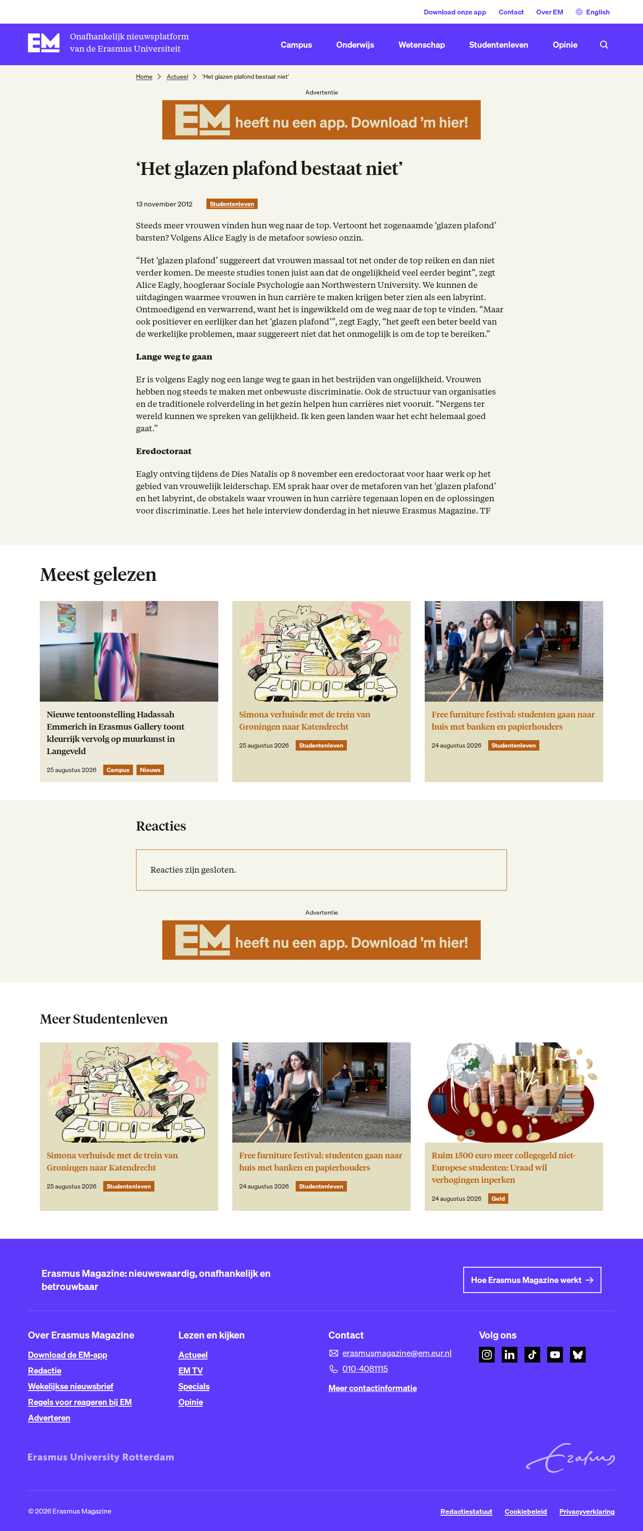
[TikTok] (532, 1355)
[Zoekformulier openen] (604, 45)
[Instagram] (487, 1355)
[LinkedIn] (509, 1355)
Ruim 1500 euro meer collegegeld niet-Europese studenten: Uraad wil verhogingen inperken (504, 1167)
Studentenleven (232, 204)
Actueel (177, 76)
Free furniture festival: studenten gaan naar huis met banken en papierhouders (513, 721)
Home (144, 76)
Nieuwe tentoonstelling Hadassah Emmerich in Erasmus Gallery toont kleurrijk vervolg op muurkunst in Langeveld (116, 733)
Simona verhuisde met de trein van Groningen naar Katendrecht (304, 721)
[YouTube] (555, 1355)
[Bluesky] (578, 1355)
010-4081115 (365, 1369)
